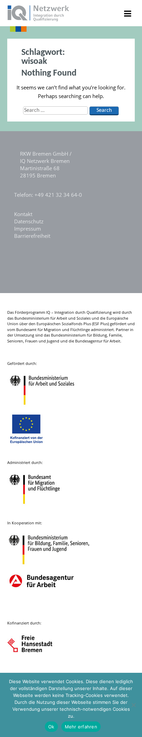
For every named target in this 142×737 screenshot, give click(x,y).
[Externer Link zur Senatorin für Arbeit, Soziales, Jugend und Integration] (36, 667)
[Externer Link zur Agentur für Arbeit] (41, 607)
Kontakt (23, 214)
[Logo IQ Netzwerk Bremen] (38, 19)
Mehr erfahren (81, 726)
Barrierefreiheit (32, 235)
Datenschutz (28, 221)
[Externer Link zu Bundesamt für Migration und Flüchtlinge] (39, 507)
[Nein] (133, 704)
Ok (51, 726)
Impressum (27, 228)
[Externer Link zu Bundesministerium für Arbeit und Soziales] (47, 408)
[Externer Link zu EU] (31, 446)
